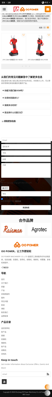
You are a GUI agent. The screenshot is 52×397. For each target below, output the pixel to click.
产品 (3, 290)
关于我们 (4, 283)
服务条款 (18, 201)
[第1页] (22, 66)
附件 (6, 188)
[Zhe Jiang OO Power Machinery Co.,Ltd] (26, 9)
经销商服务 (5, 294)
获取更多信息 (10, 121)
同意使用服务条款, (11, 201)
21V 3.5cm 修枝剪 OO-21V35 (38, 60)
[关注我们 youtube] (4, 381)
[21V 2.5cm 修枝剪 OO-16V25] (13, 45)
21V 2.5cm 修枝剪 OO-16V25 (12, 60)
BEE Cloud (26, 394)
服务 (3, 297)
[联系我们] (47, 387)
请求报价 (48, 9)
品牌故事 (4, 316)
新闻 (3, 305)
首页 (3, 279)
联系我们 (4, 312)
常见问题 (4, 301)
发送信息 (26, 207)
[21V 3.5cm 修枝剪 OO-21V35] (39, 45)
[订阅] (48, 374)
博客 (3, 308)
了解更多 (5, 267)
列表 (44, 27)
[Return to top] (47, 393)
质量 (3, 286)
